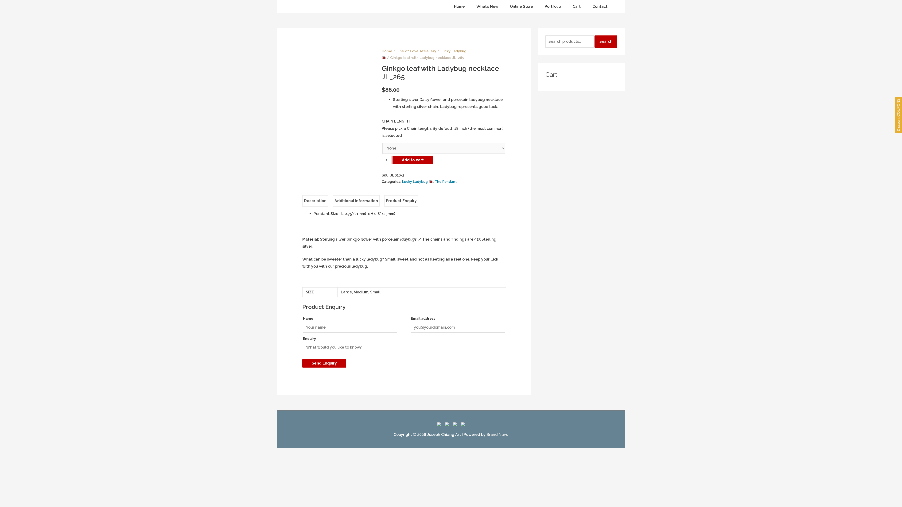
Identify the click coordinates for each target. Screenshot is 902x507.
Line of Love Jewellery (416, 51)
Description (315, 201)
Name (308, 318)
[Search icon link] (288, 6)
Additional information (356, 201)
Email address (423, 318)
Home (387, 51)
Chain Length (396, 121)
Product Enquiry (401, 201)
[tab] (315, 201)
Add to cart (413, 160)
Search (605, 41)
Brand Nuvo (497, 434)
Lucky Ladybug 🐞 (417, 182)
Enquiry (309, 339)
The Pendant (446, 182)
